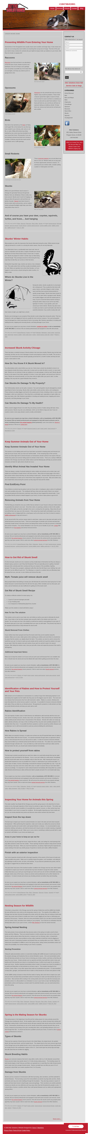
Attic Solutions (36, 922)
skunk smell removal (40, 675)
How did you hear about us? (72, 68)
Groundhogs (68, 104)
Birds (18, 223)
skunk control (51, 332)
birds (23, 125)
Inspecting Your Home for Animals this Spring (29, 799)
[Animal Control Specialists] (44, 30)
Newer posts (57, 1118)
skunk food (10, 334)
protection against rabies (43, 786)
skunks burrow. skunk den (43, 334)
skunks (34, 334)
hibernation (44, 332)
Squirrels (51, 892)
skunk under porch (27, 334)
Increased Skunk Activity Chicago (22, 347)
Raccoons (7, 62)
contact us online (42, 326)
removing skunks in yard (33, 428)
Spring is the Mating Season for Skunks (26, 1014)
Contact (74, 8)
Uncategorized (69, 117)
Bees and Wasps (69, 97)
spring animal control (10, 894)
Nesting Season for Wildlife (19, 905)
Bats (27, 544)
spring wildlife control (21, 894)
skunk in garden (18, 334)
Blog (81, 8)
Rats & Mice (35, 223)
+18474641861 (67, 4)
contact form (23, 424)
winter (51, 334)
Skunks (16, 201)
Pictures (67, 8)
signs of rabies (21, 788)
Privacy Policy (8, 1130)
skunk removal (22, 225)
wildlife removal (11, 227)
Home (52, 8)
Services (60, 8)
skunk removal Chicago (48, 1105)
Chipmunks (35, 544)
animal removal (52, 223)
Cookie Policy (26, 1130)
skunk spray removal (51, 675)
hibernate (38, 332)
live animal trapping (26, 422)
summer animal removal (33, 225)
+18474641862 (74, 137)
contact (56, 525)
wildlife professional (10, 515)
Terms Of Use (17, 1130)
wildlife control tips (45, 546)
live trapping (17, 527)
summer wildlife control (45, 225)
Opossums (37, 92)
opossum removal (14, 225)
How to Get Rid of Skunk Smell (21, 557)
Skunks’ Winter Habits (16, 238)
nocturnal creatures (43, 158)
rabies (51, 786)
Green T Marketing (38, 1127)
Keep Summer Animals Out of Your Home (26, 441)
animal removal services (40, 540)
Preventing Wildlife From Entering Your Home (29, 42)
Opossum (23, 223)
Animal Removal (21, 332)
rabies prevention (13, 788)
